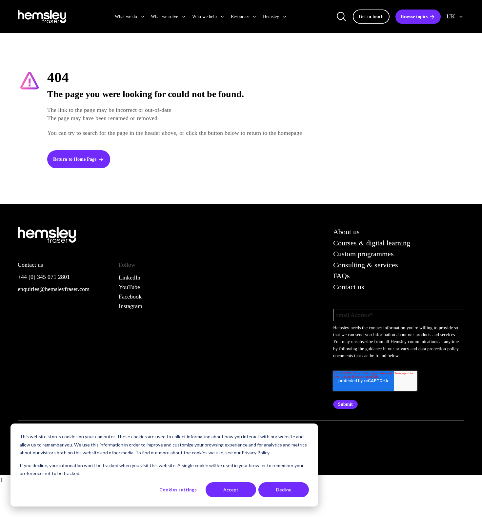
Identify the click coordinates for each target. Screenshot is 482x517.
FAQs (341, 276)
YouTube (129, 287)
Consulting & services (365, 265)
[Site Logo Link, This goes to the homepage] (42, 16)
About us (346, 232)
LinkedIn (129, 277)
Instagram (130, 306)
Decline (283, 489)
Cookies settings (178, 489)
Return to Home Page (74, 159)
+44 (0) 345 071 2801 (44, 277)
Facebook (130, 296)
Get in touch (371, 16)
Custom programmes (363, 254)
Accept (230, 489)
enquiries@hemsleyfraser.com (54, 289)
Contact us (348, 287)
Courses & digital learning (371, 243)
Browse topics (414, 16)
